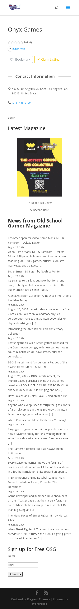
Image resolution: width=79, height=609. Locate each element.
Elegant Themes (38, 599)
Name (12, 555)
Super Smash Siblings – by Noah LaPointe (34, 271)
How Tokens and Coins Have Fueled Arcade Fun (37, 396)
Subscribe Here (39, 210)
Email (11, 565)
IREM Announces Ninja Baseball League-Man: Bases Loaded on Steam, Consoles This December (36, 482)
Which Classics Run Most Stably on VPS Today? (37, 420)
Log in (12, 117)
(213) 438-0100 (21, 102)
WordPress (39, 604)
